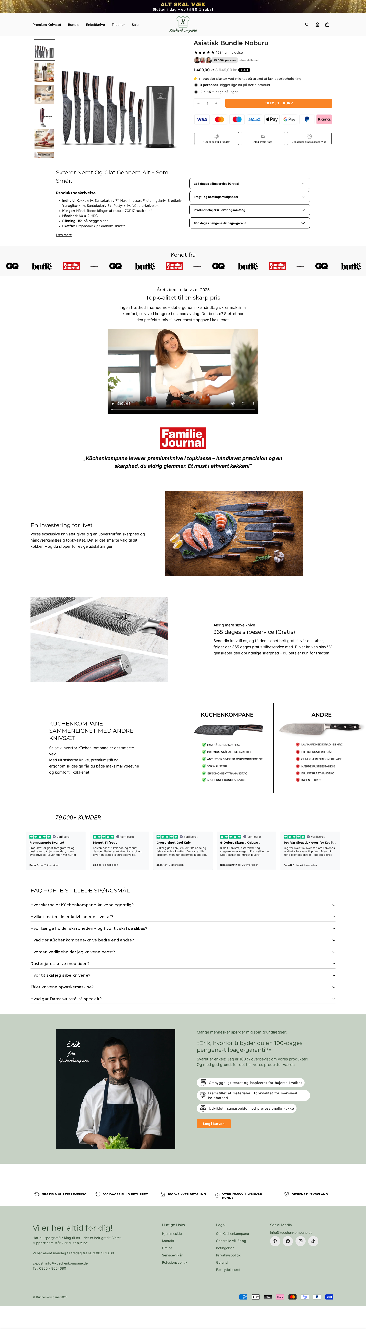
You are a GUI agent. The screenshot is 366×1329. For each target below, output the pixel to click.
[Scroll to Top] (358, 1306)
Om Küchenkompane (232, 1233)
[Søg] (307, 24)
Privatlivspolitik (228, 1255)
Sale (135, 24)
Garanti (222, 1262)
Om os (167, 1248)
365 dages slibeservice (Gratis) (216, 183)
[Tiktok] (313, 1241)
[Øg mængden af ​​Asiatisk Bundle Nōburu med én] (216, 103)
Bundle (73, 24)
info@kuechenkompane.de (291, 1232)
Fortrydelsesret (228, 1269)
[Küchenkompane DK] (183, 24)
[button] (327, 24)
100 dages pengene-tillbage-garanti (220, 223)
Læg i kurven (214, 1124)
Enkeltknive (95, 24)
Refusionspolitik (174, 1262)
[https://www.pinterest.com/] (275, 1241)
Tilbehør (118, 24)
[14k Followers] (300, 1241)
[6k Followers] (288, 1241)
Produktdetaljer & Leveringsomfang (219, 210)
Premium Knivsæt (47, 24)
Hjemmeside (172, 1233)
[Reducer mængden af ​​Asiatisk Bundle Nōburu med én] (198, 103)
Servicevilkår (172, 1255)
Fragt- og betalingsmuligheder (216, 197)
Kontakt (168, 1241)
